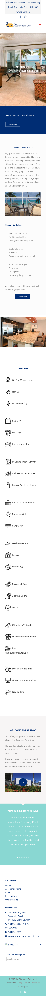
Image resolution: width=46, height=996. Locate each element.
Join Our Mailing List (15, 955)
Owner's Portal (12, 899)
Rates (7, 892)
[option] (23, 335)
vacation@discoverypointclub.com (23, 936)
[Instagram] (25, 16)
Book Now (12, 124)
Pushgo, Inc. (22, 983)
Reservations (11, 896)
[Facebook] (20, 16)
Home (8, 885)
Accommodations (13, 889)
